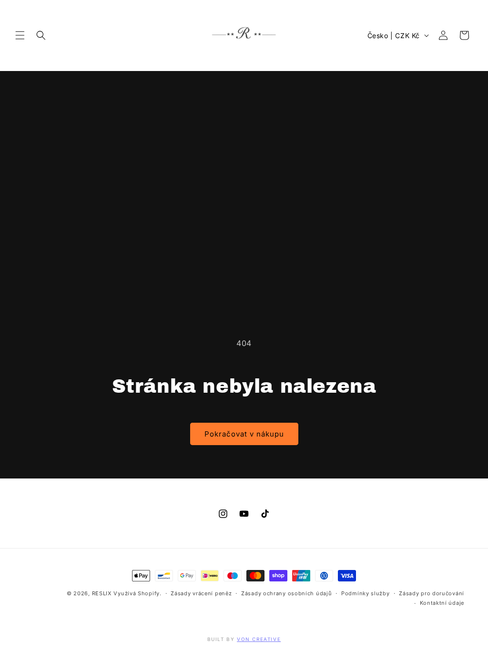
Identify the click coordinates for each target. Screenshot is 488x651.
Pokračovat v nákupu (244, 433)
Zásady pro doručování (431, 593)
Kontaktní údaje (442, 603)
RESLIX (102, 593)
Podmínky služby (365, 593)
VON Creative (259, 639)
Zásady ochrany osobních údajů (286, 593)
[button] (20, 35)
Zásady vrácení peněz (201, 593)
